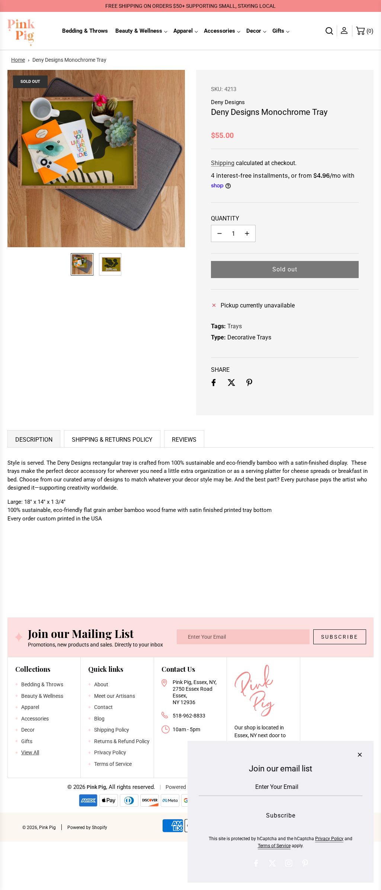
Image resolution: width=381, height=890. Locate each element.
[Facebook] (256, 863)
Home (18, 60)
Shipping (222, 163)
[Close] (360, 754)
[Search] (329, 30)
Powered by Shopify (87, 827)
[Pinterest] (305, 863)
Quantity (225, 218)
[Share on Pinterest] (249, 384)
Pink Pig (96, 787)
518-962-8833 (189, 716)
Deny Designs (228, 102)
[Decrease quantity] (219, 233)
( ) (370, 31)
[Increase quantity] (247, 233)
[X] (272, 863)
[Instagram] (289, 863)
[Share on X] (231, 384)
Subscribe (339, 637)
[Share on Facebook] (213, 384)
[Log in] (344, 30)
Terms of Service (274, 845)
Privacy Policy (329, 838)
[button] (17, 158)
